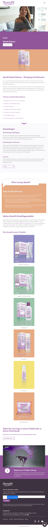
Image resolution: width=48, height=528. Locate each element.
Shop (5, 166)
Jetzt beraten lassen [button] (8, 438)
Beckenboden (12, 225)
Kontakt (11, 519)
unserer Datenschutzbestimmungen (37, 504)
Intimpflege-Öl (24, 150)
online (25, 514)
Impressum (5, 519)
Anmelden (6, 500)
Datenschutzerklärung (19, 519)
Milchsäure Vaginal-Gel (25, 223)
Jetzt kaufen (7, 44)
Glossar (26, 519)
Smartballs (41, 223)
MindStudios (27, 526)
